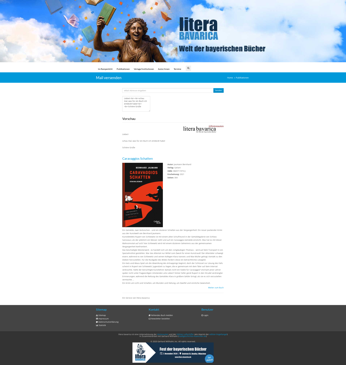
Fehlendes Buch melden (161, 315)
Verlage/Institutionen (144, 69)
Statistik (102, 325)
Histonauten (162, 334)
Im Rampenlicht (105, 69)
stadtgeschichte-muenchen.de (192, 336)
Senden (218, 90)
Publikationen (123, 69)
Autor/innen (164, 69)
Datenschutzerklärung (108, 322)
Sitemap (102, 315)
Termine (177, 69)
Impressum (103, 318)
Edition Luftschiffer (185, 334)
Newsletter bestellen (160, 318)
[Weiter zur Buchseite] (203, 128)
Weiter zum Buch (216, 287)
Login (205, 315)
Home (230, 77)
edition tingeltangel (218, 334)
